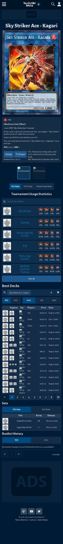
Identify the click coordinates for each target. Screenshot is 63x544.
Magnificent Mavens (24, 421)
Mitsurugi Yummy (25, 257)
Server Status (42, 520)
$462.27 (43, 358)
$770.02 (43, 371)
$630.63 (43, 313)
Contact (33, 520)
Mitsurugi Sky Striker (25, 234)
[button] (4, 4)
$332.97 (43, 364)
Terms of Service (21, 520)
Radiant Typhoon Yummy (25, 269)
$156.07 (43, 332)
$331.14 (43, 384)
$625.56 (43, 390)
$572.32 (43, 339)
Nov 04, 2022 (52, 421)
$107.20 (43, 377)
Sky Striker (25, 211)
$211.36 (43, 345)
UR (39, 421)
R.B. (25, 245)
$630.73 (43, 319)
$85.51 (42, 351)
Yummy (25, 222)
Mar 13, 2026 (51, 427)
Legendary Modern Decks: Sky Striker (24, 427)
